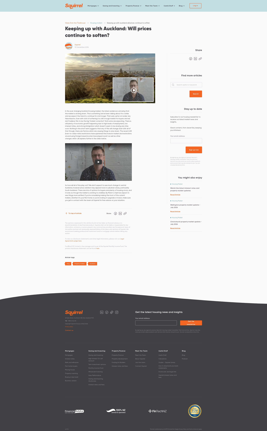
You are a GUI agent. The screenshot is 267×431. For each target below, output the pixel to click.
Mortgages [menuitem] (92, 6)
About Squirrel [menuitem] (140, 359)
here (97, 248)
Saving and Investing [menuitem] (111, 6)
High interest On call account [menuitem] (95, 360)
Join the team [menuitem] (140, 362)
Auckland (92, 263)
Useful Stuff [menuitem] (168, 6)
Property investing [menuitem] (71, 373)
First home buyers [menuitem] (71, 366)
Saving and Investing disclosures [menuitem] (95, 380)
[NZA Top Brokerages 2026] (194, 411)
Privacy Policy (182, 429)
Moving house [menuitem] (70, 370)
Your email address (177, 136)
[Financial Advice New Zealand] (74, 411)
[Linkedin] (120, 213)
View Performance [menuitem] (94, 375)
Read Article (175, 195)
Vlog (68, 263)
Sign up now (194, 150)
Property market (80, 263)
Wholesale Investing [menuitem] (95, 372)
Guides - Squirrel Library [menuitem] (167, 362)
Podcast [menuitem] (185, 359)
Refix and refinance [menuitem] (71, 362)
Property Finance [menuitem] (132, 6)
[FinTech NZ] (157, 411)
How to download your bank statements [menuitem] (168, 367)
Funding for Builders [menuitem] (118, 362)
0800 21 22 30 (72, 321)
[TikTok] (112, 312)
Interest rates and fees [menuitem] (96, 384)
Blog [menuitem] (181, 6)
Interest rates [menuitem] (70, 359)
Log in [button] (195, 6)
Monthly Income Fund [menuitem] (95, 368)
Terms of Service (193, 429)
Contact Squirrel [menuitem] (141, 366)
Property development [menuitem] (120, 359)
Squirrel (77, 45)
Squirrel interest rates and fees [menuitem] (168, 376)
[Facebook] (115, 213)
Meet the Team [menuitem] (151, 6)
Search (196, 94)
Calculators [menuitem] (163, 359)
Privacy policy (69, 326)
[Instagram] (117, 312)
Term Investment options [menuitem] (97, 364)
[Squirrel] (74, 6)
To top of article (74, 213)
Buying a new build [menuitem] (71, 377)
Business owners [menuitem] (71, 380)
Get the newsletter (191, 322)
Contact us (69, 330)
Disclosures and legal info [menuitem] (167, 372)
